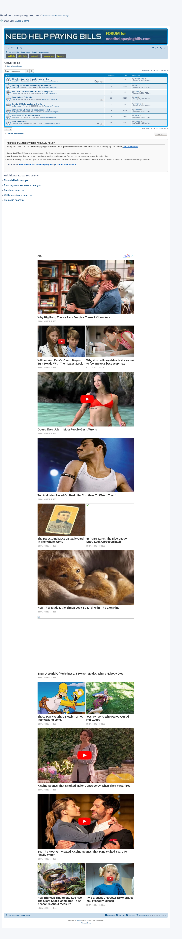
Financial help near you (16, 180)
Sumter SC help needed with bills (27, 104)
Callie (16, 117)
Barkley (137, 110)
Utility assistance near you (18, 195)
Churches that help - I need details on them (31, 79)
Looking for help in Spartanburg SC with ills (31, 86)
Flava (136, 85)
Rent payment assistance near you (22, 185)
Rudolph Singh (139, 79)
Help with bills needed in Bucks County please (32, 91)
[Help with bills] (86, 36)
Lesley (16, 99)
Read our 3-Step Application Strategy (56, 16)
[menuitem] (19, 48)
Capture (137, 121)
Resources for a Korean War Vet (26, 116)
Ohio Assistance (19, 121)
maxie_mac (18, 123)
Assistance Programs (50, 81)
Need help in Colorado (22, 97)
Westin (137, 115)
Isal (136, 97)
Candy (16, 93)
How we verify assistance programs (36, 164)
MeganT (17, 112)
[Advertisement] (69, 8)
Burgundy (17, 106)
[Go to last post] (146, 79)
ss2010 (16, 81)
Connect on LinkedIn (65, 164)
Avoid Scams (22, 20)
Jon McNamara (130, 146)
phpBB (78, 920)
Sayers (16, 87)
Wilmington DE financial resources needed (31, 110)
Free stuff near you (14, 200)
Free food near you (14, 190)
